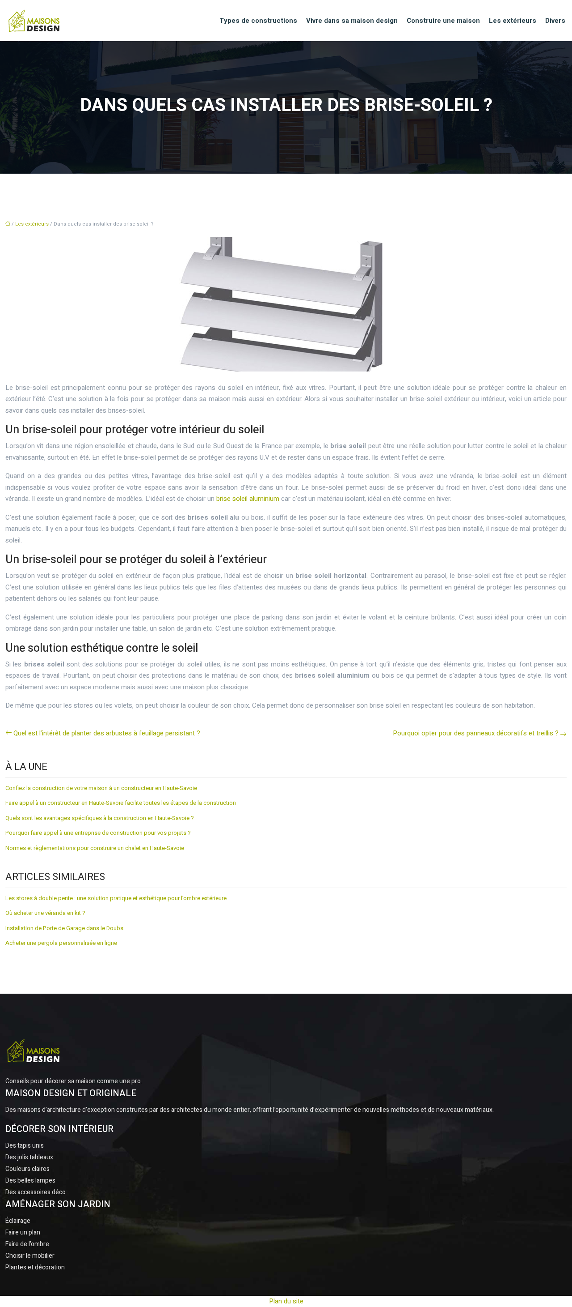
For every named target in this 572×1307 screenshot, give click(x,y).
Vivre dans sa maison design (352, 21)
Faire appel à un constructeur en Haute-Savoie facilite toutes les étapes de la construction (120, 803)
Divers (555, 21)
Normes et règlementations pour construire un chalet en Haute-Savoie (94, 848)
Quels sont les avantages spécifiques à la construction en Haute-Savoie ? (99, 818)
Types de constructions (258, 21)
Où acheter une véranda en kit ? (45, 913)
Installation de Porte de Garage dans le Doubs (64, 928)
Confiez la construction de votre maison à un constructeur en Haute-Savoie (101, 788)
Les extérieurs (512, 21)
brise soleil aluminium (247, 499)
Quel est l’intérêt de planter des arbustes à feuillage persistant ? (106, 733)
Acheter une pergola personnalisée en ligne (61, 943)
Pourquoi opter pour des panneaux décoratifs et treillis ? (476, 733)
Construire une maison (443, 21)
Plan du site (286, 1301)
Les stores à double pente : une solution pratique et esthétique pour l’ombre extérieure (116, 898)
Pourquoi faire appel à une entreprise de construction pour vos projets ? (98, 833)
